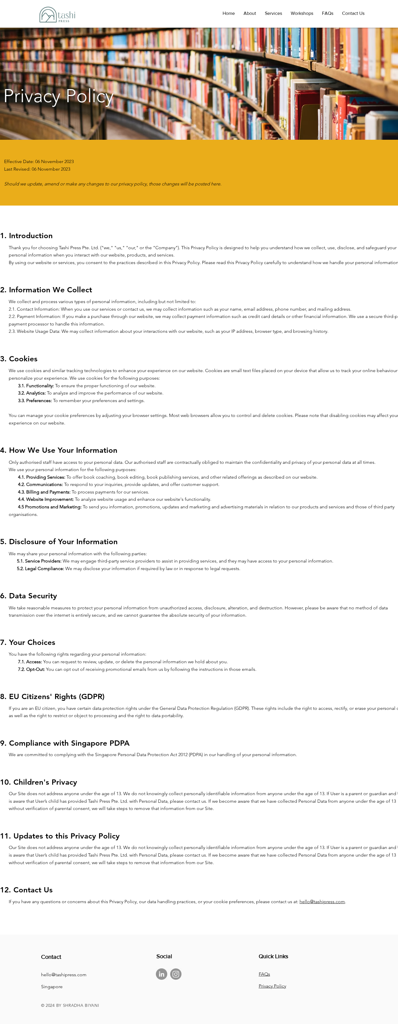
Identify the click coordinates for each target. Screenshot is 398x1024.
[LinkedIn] (161, 974)
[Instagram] (176, 974)
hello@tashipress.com (322, 901)
